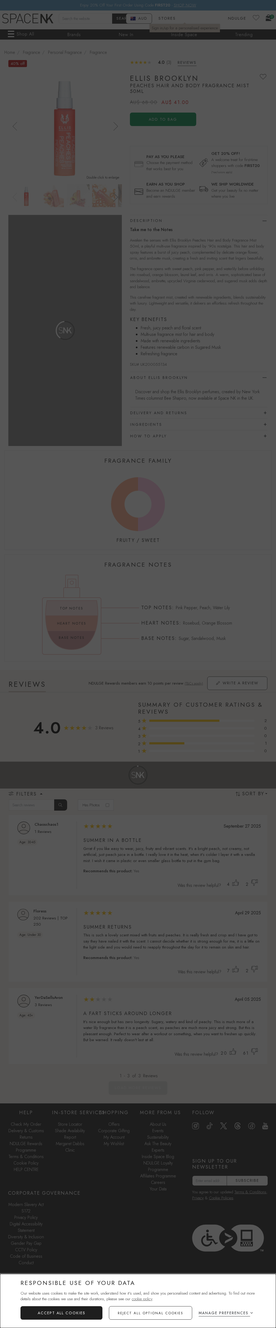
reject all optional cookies (150, 1313)
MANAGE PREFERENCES (224, 1313)
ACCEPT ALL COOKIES (61, 1313)
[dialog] (138, 1301)
